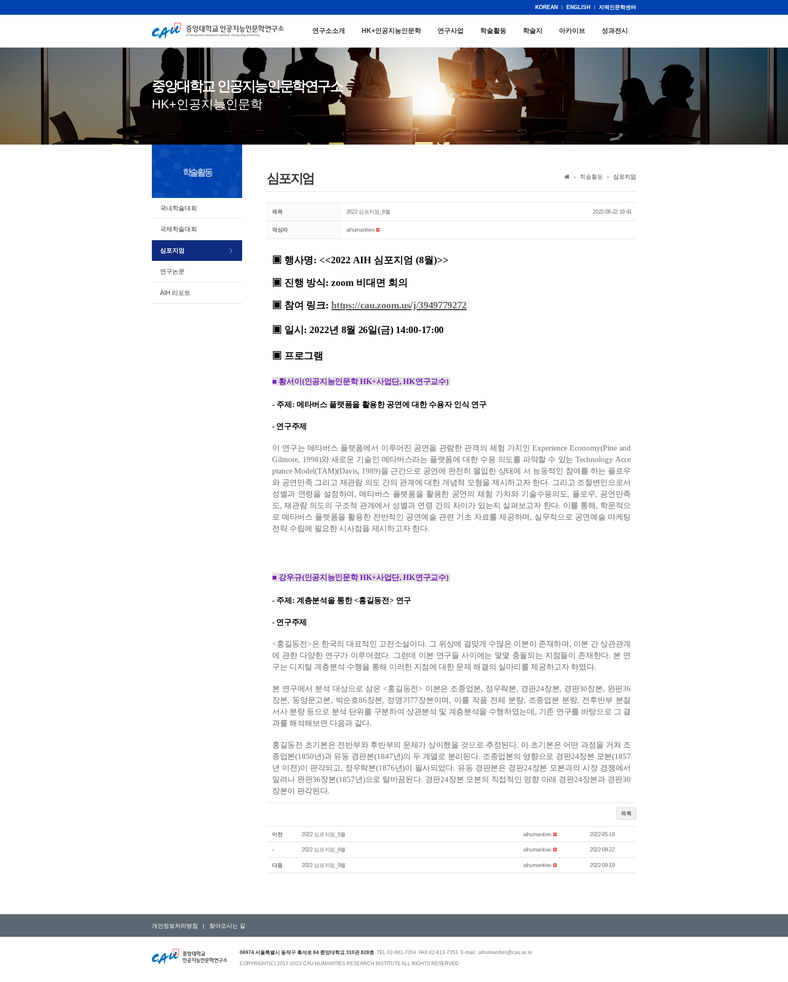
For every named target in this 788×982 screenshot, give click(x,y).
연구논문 (172, 271)
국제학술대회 (178, 228)
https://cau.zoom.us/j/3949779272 (399, 305)
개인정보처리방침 (175, 925)
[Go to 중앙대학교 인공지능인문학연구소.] (567, 176)
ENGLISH (578, 7)
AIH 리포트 (175, 292)
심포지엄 (172, 250)
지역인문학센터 (617, 7)
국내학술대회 (178, 208)
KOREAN (546, 7)
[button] (360, 230)
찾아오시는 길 (227, 925)
